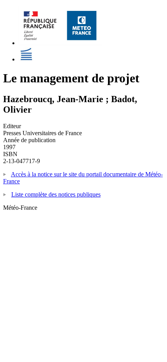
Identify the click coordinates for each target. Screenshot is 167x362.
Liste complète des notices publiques (56, 194)
